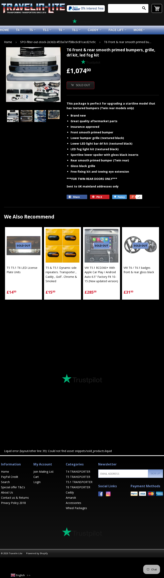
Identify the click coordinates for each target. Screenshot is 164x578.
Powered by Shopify (37, 553)
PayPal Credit (9, 477)
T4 (18, 30)
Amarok (71, 497)
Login (37, 482)
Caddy (93, 30)
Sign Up (155, 473)
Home (8, 42)
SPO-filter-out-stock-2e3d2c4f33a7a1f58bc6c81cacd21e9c (58, 42)
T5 (31, 30)
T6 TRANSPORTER (78, 487)
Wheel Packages (76, 508)
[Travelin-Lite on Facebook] (100, 495)
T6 (61, 30)
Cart (36, 477)
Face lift (116, 30)
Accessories (73, 503)
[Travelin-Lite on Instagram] (108, 495)
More (138, 30)
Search (5, 482)
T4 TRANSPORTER (78, 471)
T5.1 (46, 30)
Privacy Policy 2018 (13, 503)
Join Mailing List (43, 471)
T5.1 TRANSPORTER (79, 482)
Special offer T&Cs (13, 487)
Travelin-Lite (15, 553)
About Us (7, 492)
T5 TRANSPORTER (78, 477)
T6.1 (75, 30)
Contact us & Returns (15, 497)
